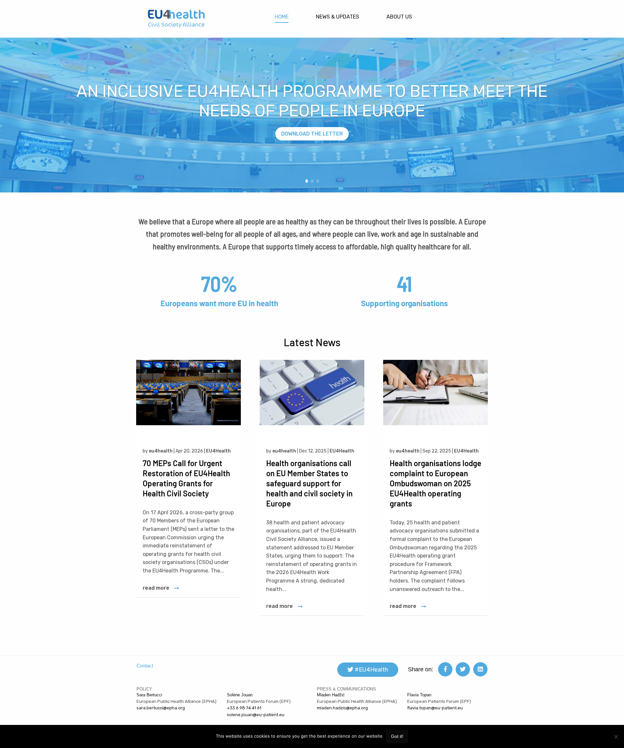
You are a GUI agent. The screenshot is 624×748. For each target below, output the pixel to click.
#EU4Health (370, 669)
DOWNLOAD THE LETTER (312, 134)
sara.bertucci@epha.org (160, 707)
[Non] (616, 736)
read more (156, 588)
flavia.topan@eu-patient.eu (435, 707)
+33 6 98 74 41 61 (244, 707)
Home (282, 17)
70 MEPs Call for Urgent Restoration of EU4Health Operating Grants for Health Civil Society (186, 478)
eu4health (161, 451)
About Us (399, 17)
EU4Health (218, 451)
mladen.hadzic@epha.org (342, 707)
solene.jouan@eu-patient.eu (255, 714)
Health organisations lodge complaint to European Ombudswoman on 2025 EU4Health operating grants (435, 483)
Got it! (397, 736)
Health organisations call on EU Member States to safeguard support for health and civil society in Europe (309, 483)
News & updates (337, 17)
